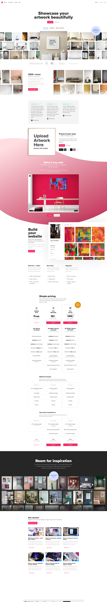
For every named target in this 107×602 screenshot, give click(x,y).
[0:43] (36, 535)
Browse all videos (32, 523)
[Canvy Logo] (2, 2)
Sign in (96, 2)
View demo (57, 22)
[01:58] (71, 561)
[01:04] (53, 535)
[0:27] (36, 561)
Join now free (36, 322)
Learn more (31, 251)
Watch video (31, 547)
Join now (101, 2)
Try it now (50, 22)
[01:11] (53, 561)
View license (36, 361)
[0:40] (71, 535)
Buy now (53, 322)
